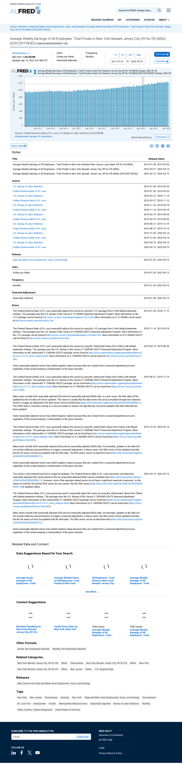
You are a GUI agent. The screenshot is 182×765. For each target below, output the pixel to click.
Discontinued (149, 697)
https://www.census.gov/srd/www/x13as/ (49, 338)
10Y (130, 55)
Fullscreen (161, 137)
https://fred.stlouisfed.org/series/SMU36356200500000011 (111, 402)
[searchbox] (139, 10)
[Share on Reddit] (162, 146)
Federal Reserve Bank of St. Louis (29, 191)
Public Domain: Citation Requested (34, 709)
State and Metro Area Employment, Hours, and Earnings (57, 26)
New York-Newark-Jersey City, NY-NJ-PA (37, 663)
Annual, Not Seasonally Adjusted (33, 649)
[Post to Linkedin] (168, 146)
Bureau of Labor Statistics (126, 703)
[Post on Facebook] (157, 146)
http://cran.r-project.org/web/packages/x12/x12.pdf (68, 317)
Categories (133, 19)
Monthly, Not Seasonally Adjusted (69, 649)
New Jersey (76, 669)
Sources (149, 19)
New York (144, 663)
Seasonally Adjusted (100, 703)
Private (52, 703)
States (88, 669)
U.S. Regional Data (104, 669)
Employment (40, 703)
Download (161, 61)
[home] (26, 10)
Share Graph (17, 146)
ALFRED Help (105, 739)
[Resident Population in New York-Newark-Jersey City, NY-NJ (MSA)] (30, 615)
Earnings (65, 697)
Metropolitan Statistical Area (73, 703)
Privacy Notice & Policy (110, 753)
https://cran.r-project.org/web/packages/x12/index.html (73, 335)
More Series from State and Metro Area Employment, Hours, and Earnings (53, 683)
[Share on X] (151, 146)
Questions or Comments (111, 735)
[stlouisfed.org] (25, 3)
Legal (101, 747)
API (119, 19)
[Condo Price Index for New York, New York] (68, 615)
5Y (122, 55)
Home (13, 26)
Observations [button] (19, 53)
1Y (115, 55)
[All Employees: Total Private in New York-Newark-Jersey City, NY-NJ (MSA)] (106, 567)
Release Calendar (102, 19)
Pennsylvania (76, 663)
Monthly (146, 703)
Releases (22, 26)
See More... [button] (92, 591)
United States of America (67, 709)
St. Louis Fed (23, 703)
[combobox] (139, 10)
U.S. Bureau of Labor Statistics (28, 186)
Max (139, 55)
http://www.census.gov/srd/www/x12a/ (34, 320)
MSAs (64, 663)
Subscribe (83, 736)
